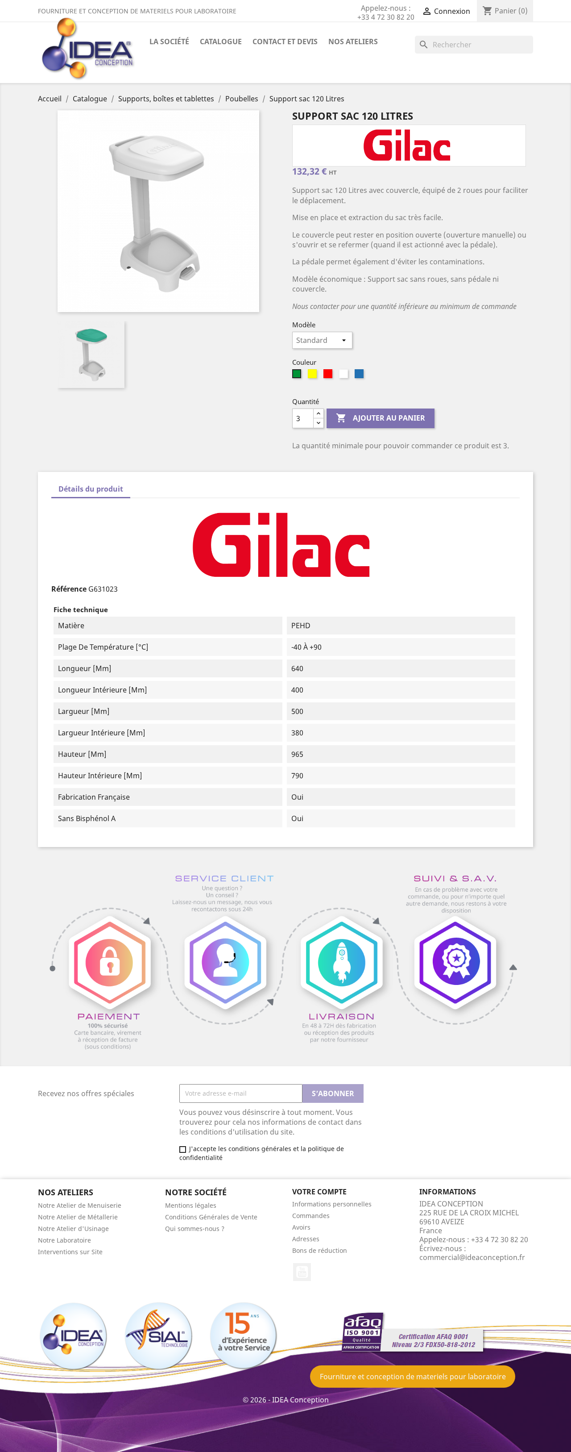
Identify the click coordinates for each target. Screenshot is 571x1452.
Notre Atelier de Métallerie (78, 1217)
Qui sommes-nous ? (194, 1228)
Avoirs (301, 1227)
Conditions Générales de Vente (211, 1217)
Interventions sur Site (70, 1252)
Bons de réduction (319, 1250)
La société (169, 41)
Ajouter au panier (380, 418)
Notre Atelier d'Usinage (73, 1228)
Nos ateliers (353, 41)
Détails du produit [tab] (90, 489)
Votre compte (319, 1192)
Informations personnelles (332, 1204)
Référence (69, 588)
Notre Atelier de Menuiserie (79, 1205)
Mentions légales (190, 1205)
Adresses (305, 1239)
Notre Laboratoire (64, 1240)
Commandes (311, 1215)
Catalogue (221, 41)
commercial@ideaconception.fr (472, 1257)
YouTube (302, 1272)
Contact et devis (285, 41)
